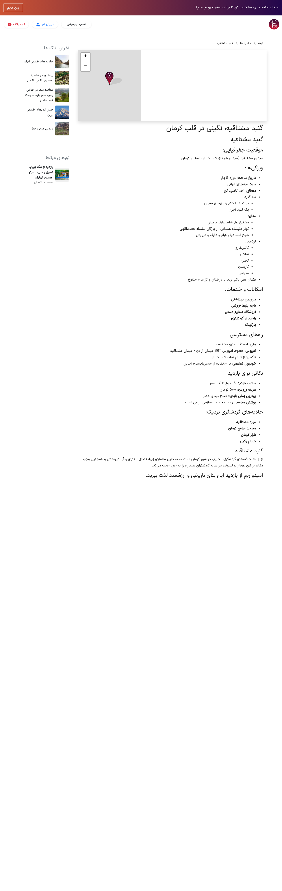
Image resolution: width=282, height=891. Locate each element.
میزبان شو (47, 24)
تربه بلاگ (18, 24)
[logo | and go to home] (235, 24)
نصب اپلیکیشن (76, 24)
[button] (113, 79)
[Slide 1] (231, 114)
